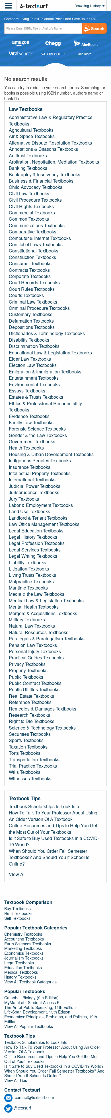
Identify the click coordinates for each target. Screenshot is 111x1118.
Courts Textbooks (26, 295)
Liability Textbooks (27, 562)
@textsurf (22, 1108)
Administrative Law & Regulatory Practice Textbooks (50, 120)
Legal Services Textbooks (35, 550)
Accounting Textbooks (24, 939)
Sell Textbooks (17, 918)
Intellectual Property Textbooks (40, 473)
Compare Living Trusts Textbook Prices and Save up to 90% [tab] (50, 19)
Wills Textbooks (24, 772)
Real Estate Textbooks (31, 696)
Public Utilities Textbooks (34, 689)
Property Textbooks (28, 670)
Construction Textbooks (32, 257)
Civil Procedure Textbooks (35, 200)
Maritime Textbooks (28, 588)
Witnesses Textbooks (30, 779)
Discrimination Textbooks (34, 346)
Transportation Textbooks (34, 760)
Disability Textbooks (29, 340)
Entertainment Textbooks (34, 378)
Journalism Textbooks (24, 958)
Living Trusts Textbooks (32, 575)
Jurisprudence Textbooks (34, 492)
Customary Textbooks (30, 314)
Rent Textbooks (18, 913)
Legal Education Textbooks (36, 531)
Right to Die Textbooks (31, 721)
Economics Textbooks (24, 953)
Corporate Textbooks (30, 276)
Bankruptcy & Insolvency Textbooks (44, 175)
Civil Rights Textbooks (31, 206)
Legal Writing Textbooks (33, 556)
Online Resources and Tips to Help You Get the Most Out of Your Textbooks (53, 828)
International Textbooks (32, 480)
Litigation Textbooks (29, 569)
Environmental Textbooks (34, 384)
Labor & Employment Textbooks (41, 505)
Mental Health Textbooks (34, 607)
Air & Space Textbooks (32, 136)
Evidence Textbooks (29, 416)
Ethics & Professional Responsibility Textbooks (45, 406)
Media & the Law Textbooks (36, 594)
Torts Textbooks (24, 753)
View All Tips (15, 1080)
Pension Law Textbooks (33, 645)
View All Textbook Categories (30, 982)
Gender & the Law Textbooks (38, 435)
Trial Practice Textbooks (33, 766)
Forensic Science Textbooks (37, 429)
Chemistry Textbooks (23, 934)
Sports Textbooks (26, 740)
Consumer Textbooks (30, 263)
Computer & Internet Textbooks (40, 238)
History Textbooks (20, 977)
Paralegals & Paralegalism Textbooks (47, 639)
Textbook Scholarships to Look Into (44, 806)
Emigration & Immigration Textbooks (45, 372)
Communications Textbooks (37, 225)
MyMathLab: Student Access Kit (32, 1002)
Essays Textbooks (27, 391)
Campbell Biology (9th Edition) (31, 997)
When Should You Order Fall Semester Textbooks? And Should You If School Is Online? (49, 857)
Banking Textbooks (28, 168)
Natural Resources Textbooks (38, 632)
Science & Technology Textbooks (42, 728)
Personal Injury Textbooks (35, 651)
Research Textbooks (29, 715)
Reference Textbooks (30, 702)
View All (17, 874)
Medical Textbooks (21, 972)
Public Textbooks (26, 677)
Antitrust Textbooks (28, 155)
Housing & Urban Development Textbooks (51, 454)
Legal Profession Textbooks (37, 543)
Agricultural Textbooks (31, 130)
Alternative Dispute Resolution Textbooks (50, 143)
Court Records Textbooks (34, 282)
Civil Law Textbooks (29, 194)
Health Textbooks (26, 448)
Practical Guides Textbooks (36, 658)
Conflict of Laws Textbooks (36, 244)
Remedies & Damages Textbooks (42, 709)
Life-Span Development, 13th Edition (37, 1012)
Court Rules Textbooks (32, 289)
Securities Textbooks (30, 734)
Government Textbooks (32, 441)
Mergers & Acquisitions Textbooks (43, 613)
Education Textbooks (23, 967)
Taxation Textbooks (28, 747)
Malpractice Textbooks (31, 581)
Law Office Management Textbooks (44, 524)
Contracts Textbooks (29, 270)
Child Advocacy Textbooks (35, 187)
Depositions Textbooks (32, 327)
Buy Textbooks (17, 908)
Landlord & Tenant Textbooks (38, 518)
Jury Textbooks (24, 499)
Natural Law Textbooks (32, 626)
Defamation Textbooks (31, 321)
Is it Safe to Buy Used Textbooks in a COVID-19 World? (54, 841)
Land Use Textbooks (29, 511)
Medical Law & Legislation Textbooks (46, 600)
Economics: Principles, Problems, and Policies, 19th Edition (50, 1019)
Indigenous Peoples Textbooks (40, 460)
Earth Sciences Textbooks (27, 943)
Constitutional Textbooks (33, 251)
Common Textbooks (29, 219)
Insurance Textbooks (29, 467)
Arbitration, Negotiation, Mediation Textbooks (54, 162)
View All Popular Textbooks (28, 1026)
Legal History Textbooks (33, 537)
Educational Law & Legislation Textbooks (50, 353)
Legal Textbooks (19, 963)
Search (97, 28)
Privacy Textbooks (27, 664)
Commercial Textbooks (32, 213)
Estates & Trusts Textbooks (36, 397)
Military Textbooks (27, 620)
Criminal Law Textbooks (33, 302)
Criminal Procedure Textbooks (39, 308)
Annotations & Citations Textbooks (43, 149)
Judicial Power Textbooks (34, 486)
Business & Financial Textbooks (41, 181)
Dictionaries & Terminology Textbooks (47, 333)
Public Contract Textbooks (35, 683)
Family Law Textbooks (31, 422)
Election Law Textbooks (33, 365)
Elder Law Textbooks (30, 359)
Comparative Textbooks (32, 232)
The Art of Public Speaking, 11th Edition (40, 1007)
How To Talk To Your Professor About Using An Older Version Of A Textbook (53, 816)
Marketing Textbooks (23, 948)
